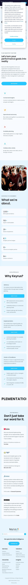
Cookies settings (14, 36)
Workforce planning (20, 556)
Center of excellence (7, 555)
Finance (17, 551)
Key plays (18, 564)
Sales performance (20, 555)
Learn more (14, 296)
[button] (24, 178)
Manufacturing (5, 566)
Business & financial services (6, 570)
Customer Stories (20, 562)
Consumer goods (6, 562)
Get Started (14, 83)
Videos (17, 569)
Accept (14, 40)
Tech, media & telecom (7, 572)
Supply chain (19, 553)
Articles (17, 566)
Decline (14, 44)
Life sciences (5, 567)
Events (17, 567)
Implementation (5, 553)
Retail (3, 564)
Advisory (4, 551)
